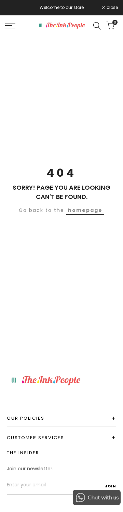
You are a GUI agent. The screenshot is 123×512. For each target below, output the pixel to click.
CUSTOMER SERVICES (61, 437)
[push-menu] (10, 25)
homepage (85, 210)
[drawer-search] (97, 26)
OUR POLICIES (61, 418)
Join (110, 485)
